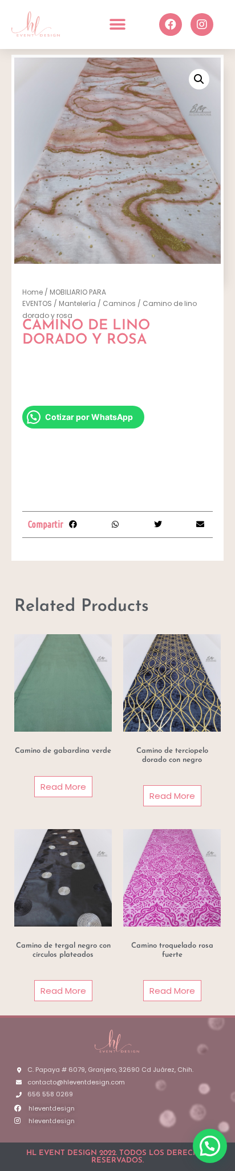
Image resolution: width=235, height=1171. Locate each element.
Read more (63, 787)
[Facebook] (170, 24)
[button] (117, 24)
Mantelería (77, 303)
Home (32, 292)
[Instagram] (202, 24)
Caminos (119, 303)
